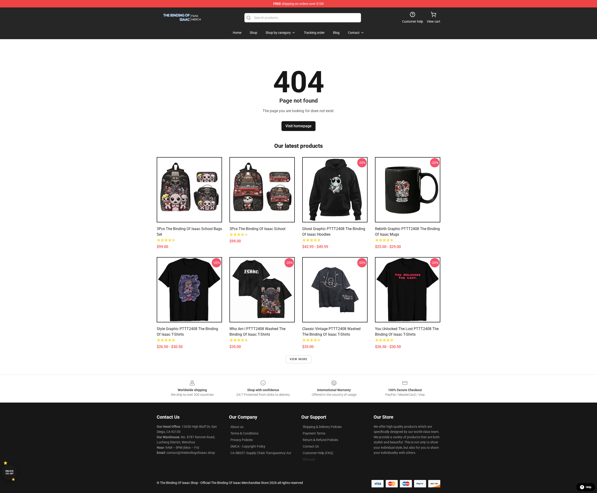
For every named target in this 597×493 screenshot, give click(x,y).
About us (236, 427)
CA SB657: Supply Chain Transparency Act (260, 453)
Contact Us (311, 446)
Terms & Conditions (244, 433)
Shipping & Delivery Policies (322, 427)
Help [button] (588, 487)
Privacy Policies (241, 440)
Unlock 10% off (9, 472)
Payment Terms (314, 433)
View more (299, 359)
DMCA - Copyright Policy (247, 446)
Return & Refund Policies (320, 440)
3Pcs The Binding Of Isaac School (257, 229)
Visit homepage (298, 126)
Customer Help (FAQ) (318, 453)
